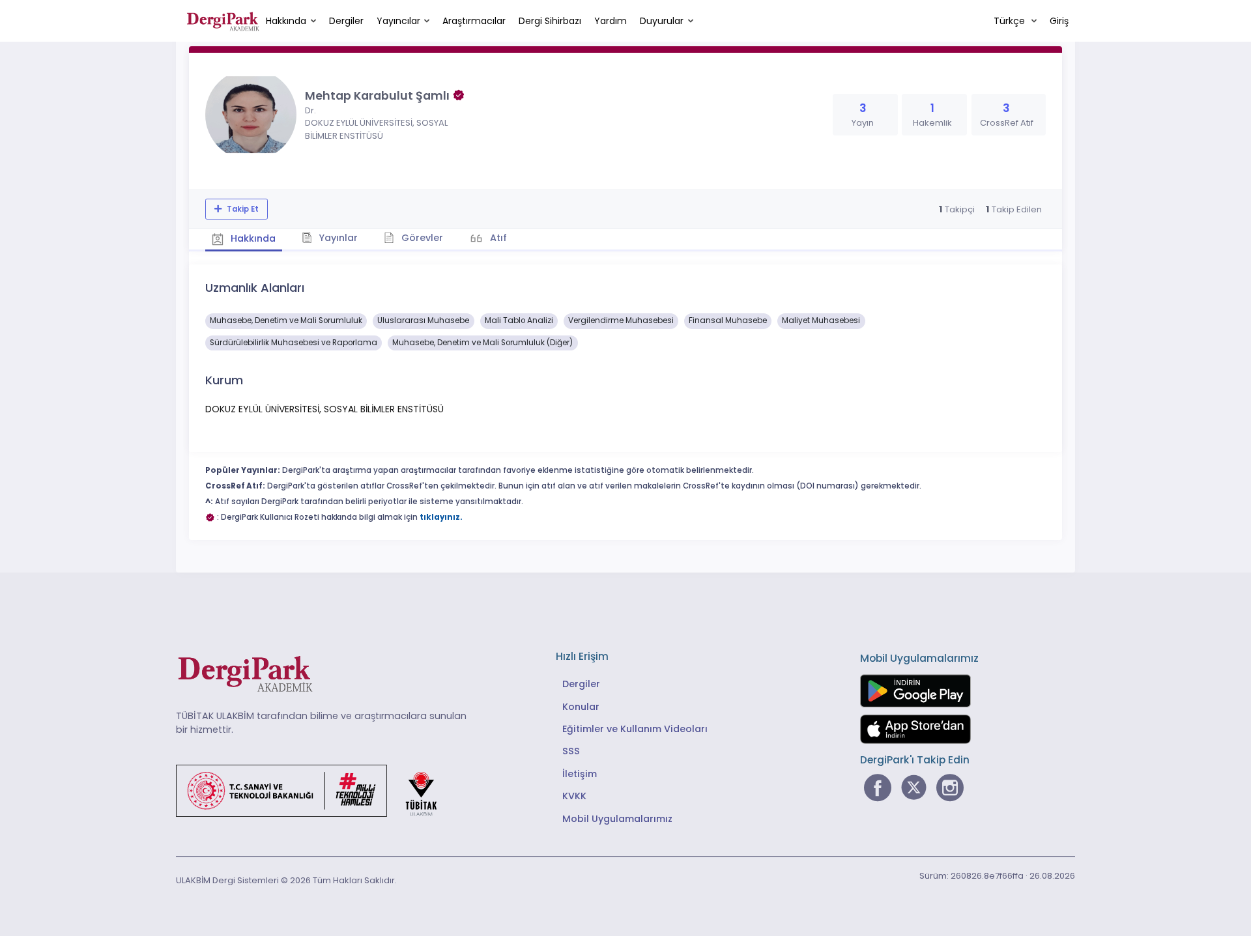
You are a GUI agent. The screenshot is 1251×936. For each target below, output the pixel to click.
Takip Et (242, 209)
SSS (571, 751)
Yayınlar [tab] (337, 237)
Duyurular (661, 20)
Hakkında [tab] (252, 238)
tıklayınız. (441, 517)
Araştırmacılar (474, 20)
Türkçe (1011, 20)
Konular (580, 706)
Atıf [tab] (497, 237)
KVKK (574, 795)
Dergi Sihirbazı (550, 20)
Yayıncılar (398, 20)
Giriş (1059, 20)
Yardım (610, 20)
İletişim (579, 773)
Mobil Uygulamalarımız (617, 818)
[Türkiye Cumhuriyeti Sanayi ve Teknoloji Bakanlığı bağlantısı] (314, 790)
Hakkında (286, 20)
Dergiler (346, 20)
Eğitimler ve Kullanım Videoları (635, 728)
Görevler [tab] (421, 237)
